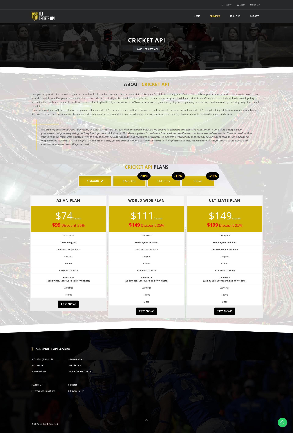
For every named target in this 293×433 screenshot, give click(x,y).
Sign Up (256, 4)
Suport (254, 16)
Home (197, 16)
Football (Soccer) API (43, 359)
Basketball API (77, 359)
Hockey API (75, 365)
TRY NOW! (68, 304)
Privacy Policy (77, 390)
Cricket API (38, 365)
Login (242, 4)
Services (215, 16)
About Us (235, 16)
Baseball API (39, 371)
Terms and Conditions (44, 390)
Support (228, 4)
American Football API (81, 371)
